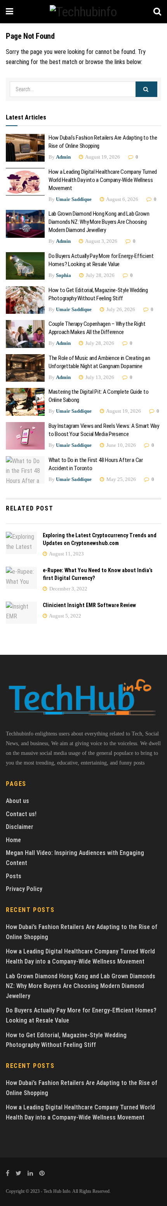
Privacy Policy (24, 889)
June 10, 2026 (120, 445)
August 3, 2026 (100, 241)
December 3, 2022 (67, 589)
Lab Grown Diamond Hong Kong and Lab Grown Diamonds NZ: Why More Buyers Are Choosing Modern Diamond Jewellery (99, 222)
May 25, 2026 (120, 479)
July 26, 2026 (120, 309)
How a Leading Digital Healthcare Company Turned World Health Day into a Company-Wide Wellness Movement (103, 180)
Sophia (63, 275)
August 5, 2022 (64, 616)
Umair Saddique (74, 199)
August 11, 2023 (66, 554)
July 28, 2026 (100, 275)
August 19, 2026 (102, 157)
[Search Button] (146, 89)
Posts (13, 876)
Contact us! (21, 814)
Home (13, 840)
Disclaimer (19, 827)
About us (17, 801)
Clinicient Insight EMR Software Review (89, 605)
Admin (63, 157)
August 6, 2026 (121, 199)
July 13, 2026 (99, 377)
